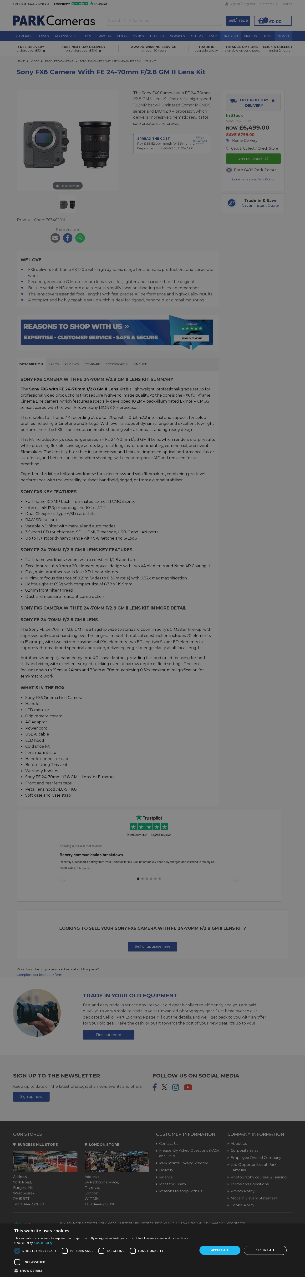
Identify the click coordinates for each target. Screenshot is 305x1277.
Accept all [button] (220, 1250)
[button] (103, 1270)
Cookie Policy (43, 1243)
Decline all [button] (265, 1250)
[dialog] (152, 1250)
